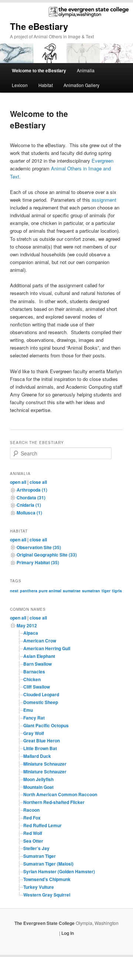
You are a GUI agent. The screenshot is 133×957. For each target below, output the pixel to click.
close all (38, 482)
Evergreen (102, 160)
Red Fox (32, 817)
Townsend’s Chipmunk (47, 879)
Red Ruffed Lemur (42, 825)
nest (14, 590)
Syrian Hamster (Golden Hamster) (59, 871)
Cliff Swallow (36, 686)
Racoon (31, 810)
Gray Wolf (33, 733)
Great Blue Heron (41, 740)
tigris (117, 590)
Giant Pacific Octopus (46, 725)
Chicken (32, 679)
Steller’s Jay (36, 848)
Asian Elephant (39, 656)
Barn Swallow (37, 663)
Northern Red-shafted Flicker (54, 802)
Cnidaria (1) (29, 505)
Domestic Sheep (40, 702)
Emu (28, 710)
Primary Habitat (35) (38, 562)
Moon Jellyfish (38, 779)
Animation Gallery (81, 85)
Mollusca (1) (29, 512)
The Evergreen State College (45, 923)
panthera (28, 590)
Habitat (45, 85)
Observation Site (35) (39, 547)
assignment (104, 199)
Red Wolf (32, 833)
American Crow (39, 640)
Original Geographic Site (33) (47, 554)
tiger (106, 590)
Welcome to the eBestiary (39, 70)
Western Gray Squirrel (46, 894)
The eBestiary (39, 26)
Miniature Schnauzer (44, 763)
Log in (67, 933)
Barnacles (34, 671)
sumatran (91, 590)
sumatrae (72, 590)
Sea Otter (33, 841)
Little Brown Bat (40, 748)
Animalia (86, 70)
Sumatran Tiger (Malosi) (48, 863)
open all (18, 482)
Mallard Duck (37, 756)
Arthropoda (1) (32, 489)
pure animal (50, 590)
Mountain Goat (38, 787)
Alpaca (30, 633)
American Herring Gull (46, 648)
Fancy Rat (34, 717)
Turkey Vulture (38, 887)
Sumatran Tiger (39, 856)
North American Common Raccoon (60, 794)
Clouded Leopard (41, 694)
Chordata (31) (31, 497)
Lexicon (20, 85)
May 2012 (27, 625)
